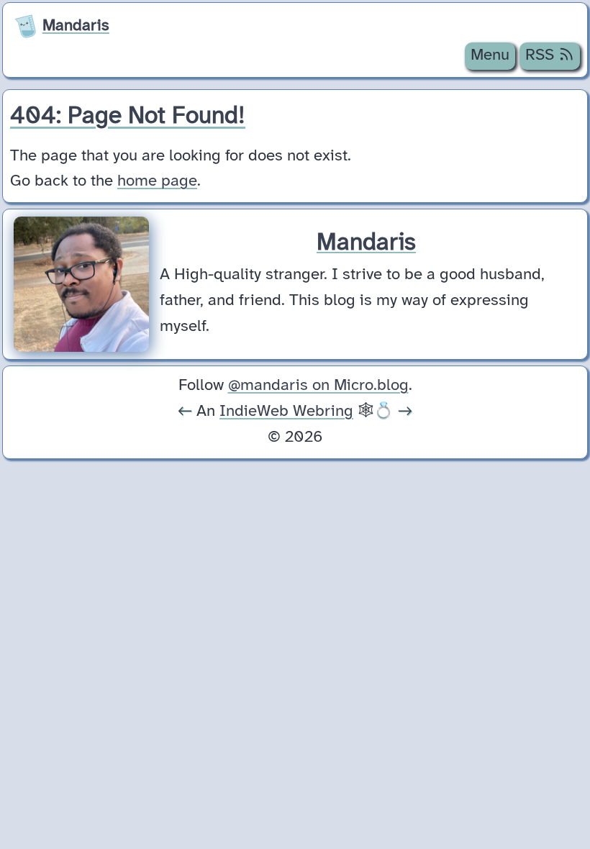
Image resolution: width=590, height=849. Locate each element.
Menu (490, 55)
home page (157, 181)
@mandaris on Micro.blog (318, 385)
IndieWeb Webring (286, 411)
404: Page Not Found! (127, 116)
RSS (541, 55)
